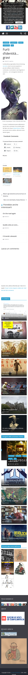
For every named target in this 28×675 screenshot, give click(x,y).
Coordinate (6, 42)
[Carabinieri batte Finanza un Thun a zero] (20, 568)
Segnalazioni (6, 45)
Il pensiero (12, 455)
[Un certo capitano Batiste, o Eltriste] (14, 424)
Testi (12, 45)
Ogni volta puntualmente (9, 409)
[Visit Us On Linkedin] (20, 26)
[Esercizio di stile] (14, 368)
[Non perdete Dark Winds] (20, 555)
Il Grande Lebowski (10, 236)
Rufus (12, 61)
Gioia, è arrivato (7, 519)
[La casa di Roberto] (14, 1)
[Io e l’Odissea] (14, 349)
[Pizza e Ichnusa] (7, 180)
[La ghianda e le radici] (7, 169)
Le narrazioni (14, 42)
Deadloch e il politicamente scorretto (13, 538)
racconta (5, 66)
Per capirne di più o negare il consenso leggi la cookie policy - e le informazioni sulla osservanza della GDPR (13, 21)
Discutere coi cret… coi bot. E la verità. (13, 316)
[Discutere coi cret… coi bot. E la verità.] (14, 312)
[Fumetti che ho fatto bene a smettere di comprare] (7, 568)
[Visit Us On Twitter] (12, 26)
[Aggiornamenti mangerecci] (14, 496)
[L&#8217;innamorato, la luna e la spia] (17, 169)
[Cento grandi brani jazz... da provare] (7, 555)
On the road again (9, 213)
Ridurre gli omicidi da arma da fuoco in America (14, 195)
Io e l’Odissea (6, 353)
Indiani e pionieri (7, 461)
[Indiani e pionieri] (14, 441)
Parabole (21, 42)
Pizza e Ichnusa (7, 184)
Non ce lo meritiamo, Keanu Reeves (14, 200)
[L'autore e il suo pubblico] (7, 581)
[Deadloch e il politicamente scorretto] (14, 534)
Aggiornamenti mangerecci (10, 501)
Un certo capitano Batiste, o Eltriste (12, 428)
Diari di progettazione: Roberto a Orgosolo (12, 334)
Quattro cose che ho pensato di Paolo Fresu (13, 390)
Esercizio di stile (7, 372)
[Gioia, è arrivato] (14, 515)
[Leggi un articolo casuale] (25, 33)
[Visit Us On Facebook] (8, 26)
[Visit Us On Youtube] (16, 26)
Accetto (19, 22)
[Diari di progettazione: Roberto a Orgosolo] (14, 330)
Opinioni (19, 455)
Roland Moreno (17, 128)
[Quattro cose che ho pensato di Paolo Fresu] (14, 386)
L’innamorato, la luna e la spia (17, 173)
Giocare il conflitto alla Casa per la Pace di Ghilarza (14, 481)
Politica (5, 458)
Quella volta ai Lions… (11, 225)
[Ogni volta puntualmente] (14, 405)
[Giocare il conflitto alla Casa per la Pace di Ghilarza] (14, 477)
